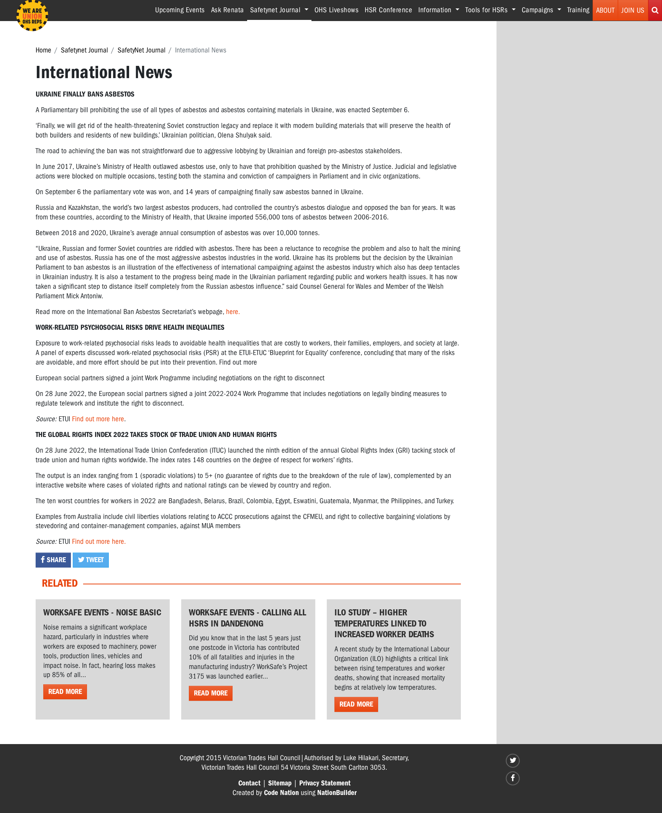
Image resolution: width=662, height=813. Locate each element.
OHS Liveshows (337, 10)
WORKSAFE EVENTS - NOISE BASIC (102, 612)
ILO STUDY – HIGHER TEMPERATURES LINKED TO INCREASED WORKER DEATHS (384, 623)
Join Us (633, 10)
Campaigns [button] (538, 10)
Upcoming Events (180, 10)
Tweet (94, 560)
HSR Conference (388, 10)
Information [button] (436, 10)
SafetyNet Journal (142, 50)
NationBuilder (337, 792)
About (605, 10)
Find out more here (98, 419)
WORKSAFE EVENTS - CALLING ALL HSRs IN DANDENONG (247, 618)
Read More (65, 691)
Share (55, 560)
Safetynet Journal (84, 50)
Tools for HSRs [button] (487, 10)
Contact (249, 783)
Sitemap (280, 783)
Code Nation (281, 792)
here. (233, 312)
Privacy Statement (325, 783)
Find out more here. (99, 541)
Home (43, 50)
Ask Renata (227, 10)
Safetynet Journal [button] (280, 9)
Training (578, 10)
